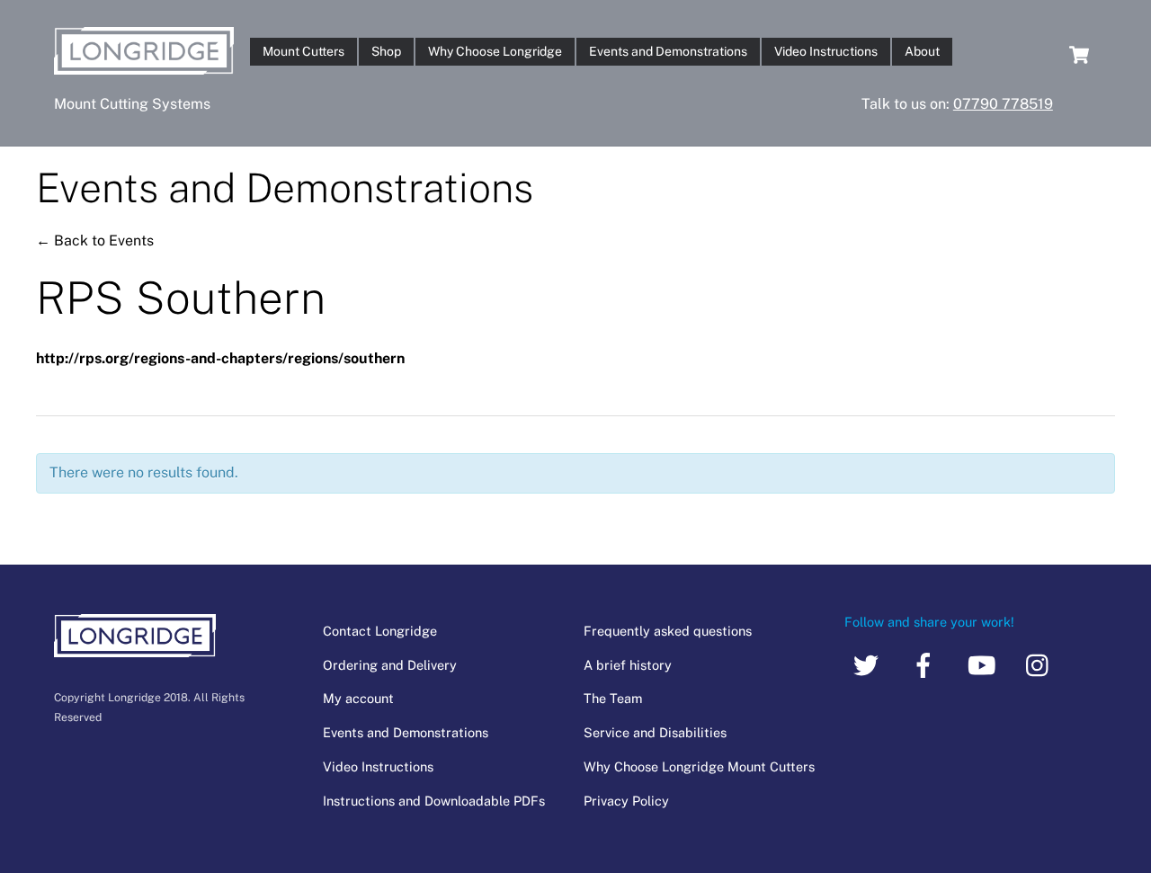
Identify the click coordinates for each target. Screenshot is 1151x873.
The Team (613, 698)
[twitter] (869, 664)
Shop (386, 51)
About (922, 51)
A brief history (628, 665)
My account (358, 698)
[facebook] (926, 664)
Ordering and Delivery (390, 665)
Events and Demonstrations (668, 51)
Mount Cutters (303, 51)
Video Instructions (826, 51)
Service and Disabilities (655, 732)
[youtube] (984, 664)
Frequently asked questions (668, 630)
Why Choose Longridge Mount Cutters (699, 766)
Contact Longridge (380, 630)
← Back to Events (95, 240)
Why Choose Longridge (495, 51)
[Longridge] (144, 65)
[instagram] (1041, 664)
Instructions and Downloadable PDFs (434, 800)
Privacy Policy (626, 800)
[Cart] (1079, 55)
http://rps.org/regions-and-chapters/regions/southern (220, 358)
